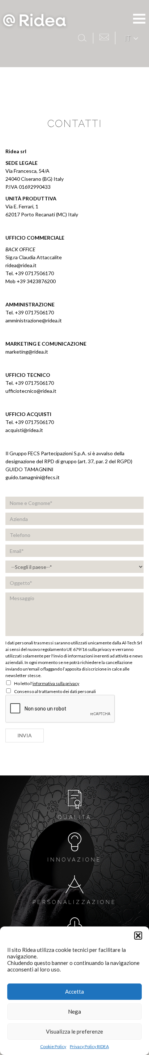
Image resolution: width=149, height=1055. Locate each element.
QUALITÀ (74, 817)
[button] (138, 935)
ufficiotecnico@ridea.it (30, 391)
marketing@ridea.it (26, 352)
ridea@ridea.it (21, 265)
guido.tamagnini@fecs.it (32, 477)
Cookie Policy (53, 1046)
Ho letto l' (46, 683)
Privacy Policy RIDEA (89, 1046)
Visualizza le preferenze (74, 1031)
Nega (74, 1011)
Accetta (74, 991)
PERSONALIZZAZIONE (74, 902)
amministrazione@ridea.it (34, 320)
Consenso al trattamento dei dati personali (54, 691)
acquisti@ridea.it (24, 430)
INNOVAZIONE (74, 860)
